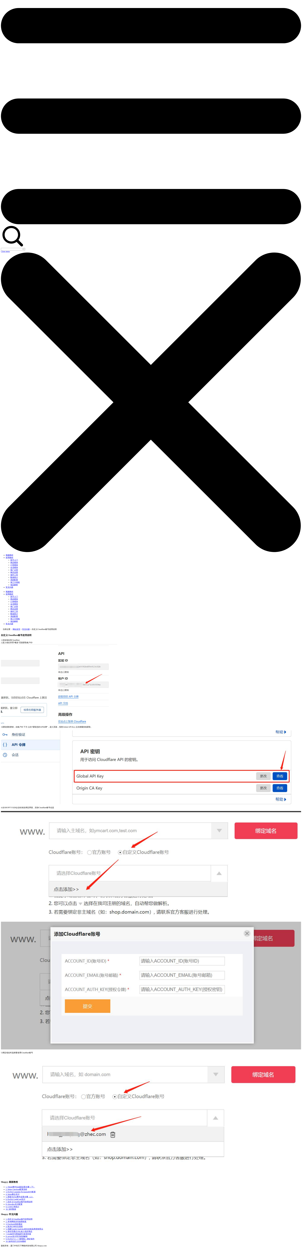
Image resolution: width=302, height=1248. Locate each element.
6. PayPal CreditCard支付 (15, 1199)
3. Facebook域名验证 (14, 1224)
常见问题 (9, 587)
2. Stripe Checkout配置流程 (16, 1189)
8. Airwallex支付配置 (14, 1204)
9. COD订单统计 (12, 1207)
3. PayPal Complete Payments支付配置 (21, 1192)
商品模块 (14, 563)
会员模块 (14, 567)
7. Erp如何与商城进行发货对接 (18, 1234)
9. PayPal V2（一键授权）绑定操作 (20, 1239)
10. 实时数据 (11, 1209)
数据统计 (14, 577)
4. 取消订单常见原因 (14, 1226)
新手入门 (14, 560)
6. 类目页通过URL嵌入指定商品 (19, 1231)
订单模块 (14, 565)
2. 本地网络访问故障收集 (16, 1222)
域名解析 (14, 585)
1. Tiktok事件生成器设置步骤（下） (20, 1187)
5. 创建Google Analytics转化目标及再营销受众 (24, 1229)
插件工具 (14, 575)
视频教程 (9, 555)
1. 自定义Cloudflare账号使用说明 (19, 1219)
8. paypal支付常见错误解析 (17, 1236)
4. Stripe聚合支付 (12, 1194)
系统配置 (14, 580)
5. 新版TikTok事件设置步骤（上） (20, 1197)
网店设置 (14, 572)
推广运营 (14, 570)
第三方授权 (15, 582)
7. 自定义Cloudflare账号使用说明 (19, 1202)
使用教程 (9, 558)
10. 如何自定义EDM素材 (16, 1241)
